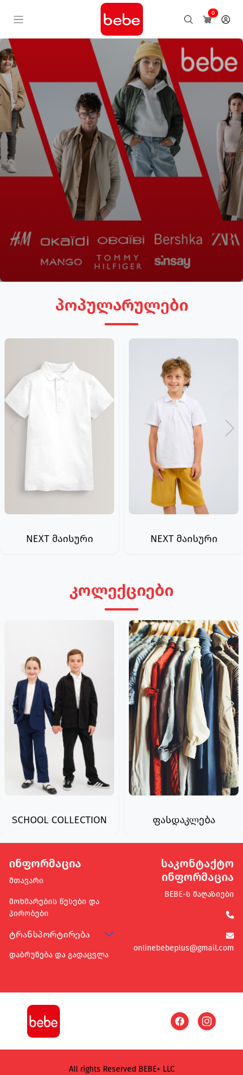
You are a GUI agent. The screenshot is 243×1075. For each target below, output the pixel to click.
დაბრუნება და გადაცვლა (59, 955)
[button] (229, 428)
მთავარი (26, 880)
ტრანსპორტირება (49, 934)
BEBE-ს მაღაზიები (199, 894)
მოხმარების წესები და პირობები (54, 907)
